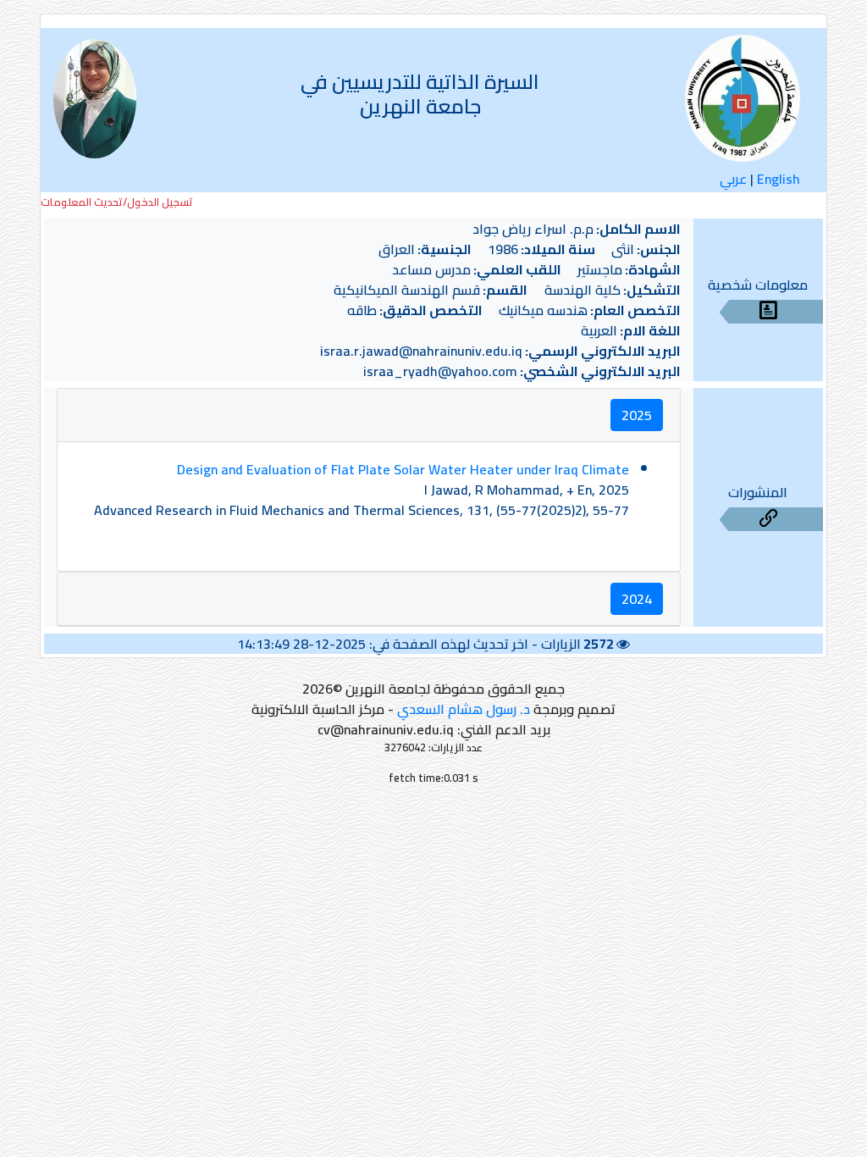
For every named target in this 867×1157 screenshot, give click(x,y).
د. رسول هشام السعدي (463, 709)
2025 (636, 415)
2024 (636, 599)
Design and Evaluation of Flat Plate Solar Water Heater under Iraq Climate (403, 469)
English (778, 179)
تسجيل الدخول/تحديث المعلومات (117, 202)
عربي (733, 179)
